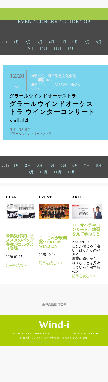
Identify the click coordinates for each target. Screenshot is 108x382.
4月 (52, 42)
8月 (99, 42)
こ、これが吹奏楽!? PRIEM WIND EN (53, 242)
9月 (31, 49)
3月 (40, 42)
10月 (43, 49)
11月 (57, 49)
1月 (16, 42)
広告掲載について (30, 337)
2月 (28, 42)
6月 (75, 42)
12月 (71, 49)
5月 (63, 42)
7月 (87, 42)
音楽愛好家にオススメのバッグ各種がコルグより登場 (20, 242)
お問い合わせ (51, 337)
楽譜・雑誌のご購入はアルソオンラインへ (54, 341)
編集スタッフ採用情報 (75, 337)
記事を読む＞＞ (18, 265)
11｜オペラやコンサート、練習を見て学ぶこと (86, 229)
